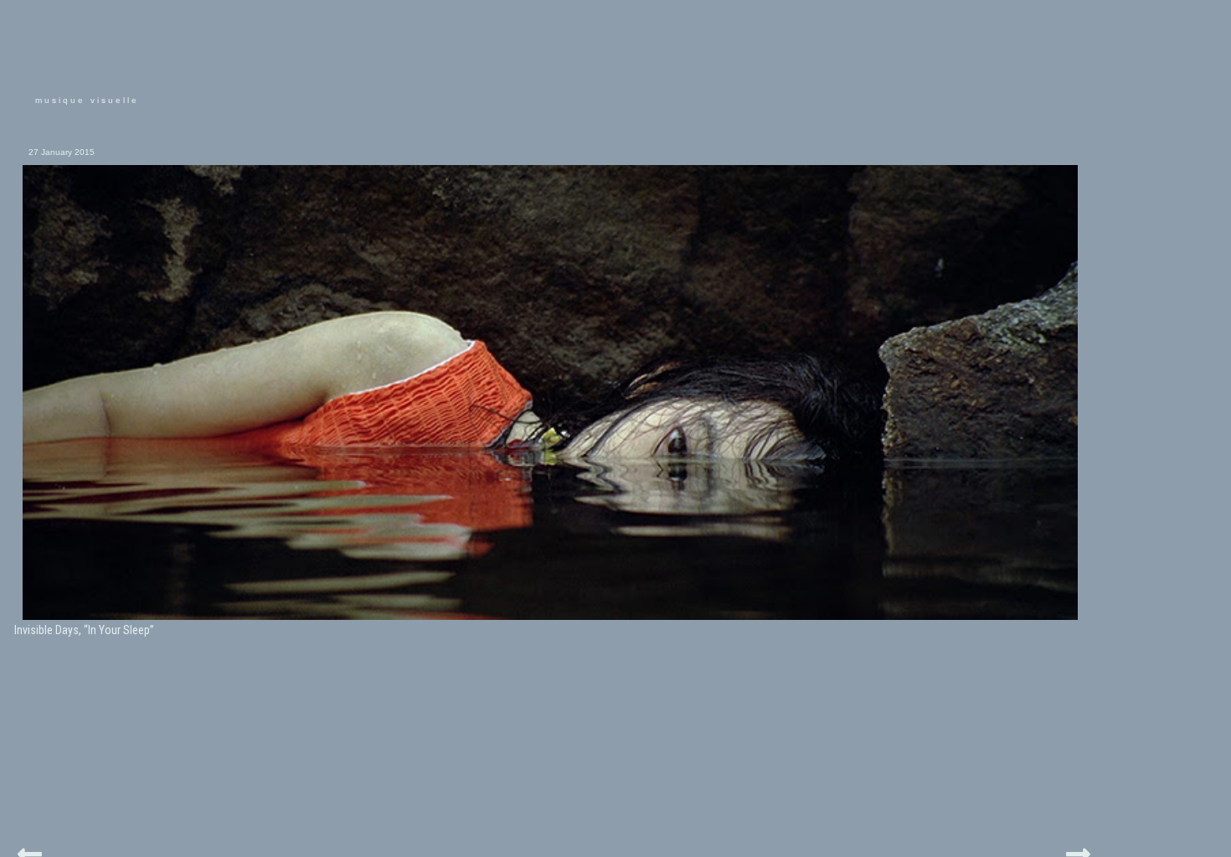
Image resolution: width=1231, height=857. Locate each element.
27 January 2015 (61, 152)
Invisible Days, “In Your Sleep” (84, 630)
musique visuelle (87, 100)
